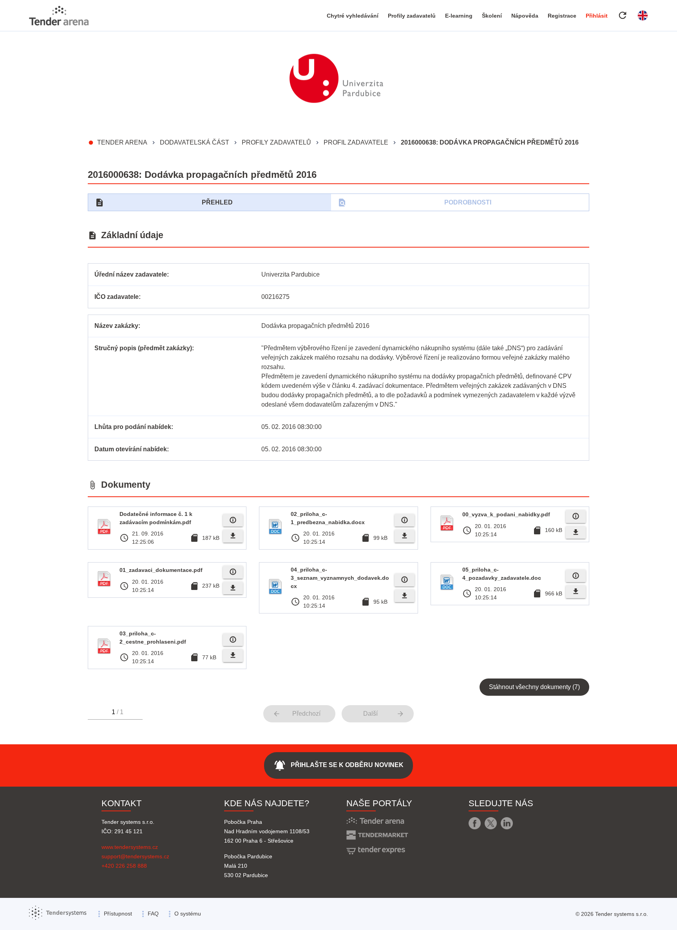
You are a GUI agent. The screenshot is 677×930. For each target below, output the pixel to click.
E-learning (458, 16)
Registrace (562, 16)
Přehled (164, 202)
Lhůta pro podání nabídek (132, 426)
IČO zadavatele (116, 296)
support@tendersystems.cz (135, 856)
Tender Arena (122, 142)
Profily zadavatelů (412, 16)
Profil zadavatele (356, 142)
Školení (492, 16)
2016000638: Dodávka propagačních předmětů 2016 (490, 142)
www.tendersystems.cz (129, 847)
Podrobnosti (414, 202)
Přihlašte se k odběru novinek (338, 765)
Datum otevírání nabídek (130, 449)
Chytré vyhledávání (352, 16)
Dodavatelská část (194, 142)
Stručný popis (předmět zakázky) (143, 348)
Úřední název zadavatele (130, 274)
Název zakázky (116, 325)
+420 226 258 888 (124, 866)
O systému (187, 913)
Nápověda (524, 16)
